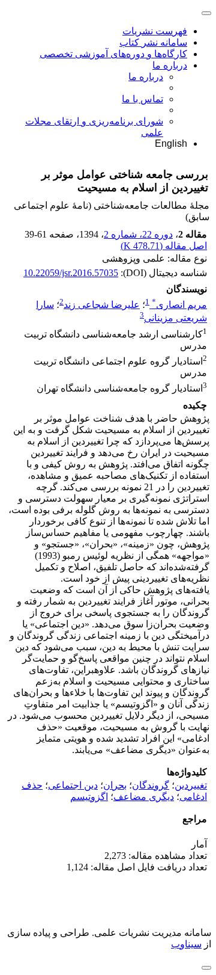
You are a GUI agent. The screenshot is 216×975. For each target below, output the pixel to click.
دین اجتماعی (73, 785)
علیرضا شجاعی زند (102, 305)
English (171, 143)
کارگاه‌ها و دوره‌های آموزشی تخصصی (113, 54)
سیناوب (186, 944)
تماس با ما (142, 99)
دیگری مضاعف (143, 797)
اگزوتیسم (89, 797)
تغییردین (191, 785)
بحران (115, 785)
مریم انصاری (179, 305)
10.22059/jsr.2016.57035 (70, 273)
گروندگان (150, 785)
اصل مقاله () (164, 246)
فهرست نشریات (154, 31)
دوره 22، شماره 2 (138, 234)
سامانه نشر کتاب (153, 42)
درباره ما (169, 65)
